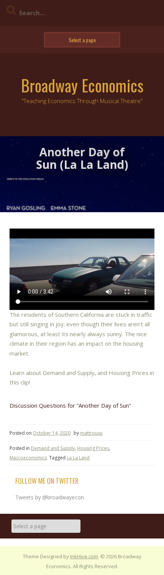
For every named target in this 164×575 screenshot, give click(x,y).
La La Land (78, 457)
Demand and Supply (53, 448)
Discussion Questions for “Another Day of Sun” (70, 405)
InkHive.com (84, 556)
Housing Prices (93, 448)
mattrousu (91, 433)
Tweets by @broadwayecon (49, 497)
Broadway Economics (82, 85)
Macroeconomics (28, 457)
